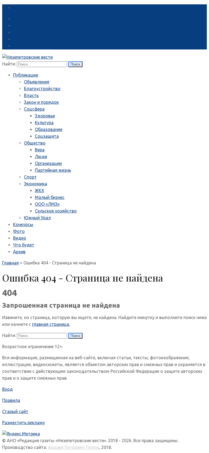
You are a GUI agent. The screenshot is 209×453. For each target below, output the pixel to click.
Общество (34, 142)
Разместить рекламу (23, 422)
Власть (31, 95)
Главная (10, 262)
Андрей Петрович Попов (73, 447)
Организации (48, 163)
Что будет (23, 244)
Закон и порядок (41, 102)
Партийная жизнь (53, 170)
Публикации (25, 75)
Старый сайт (15, 411)
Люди (41, 156)
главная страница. (51, 324)
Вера (40, 149)
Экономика (35, 183)
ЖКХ (39, 190)
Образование (48, 129)
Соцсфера (34, 109)
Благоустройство (42, 88)
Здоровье (45, 115)
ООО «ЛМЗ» (47, 204)
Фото (19, 231)
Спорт (30, 176)
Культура (44, 122)
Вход (7, 389)
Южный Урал (37, 217)
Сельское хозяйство (56, 210)
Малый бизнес (49, 197)
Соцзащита (47, 136)
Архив (19, 251)
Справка (21, 7)
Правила (11, 400)
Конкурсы (23, 224)
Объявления (36, 81)
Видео (19, 238)
